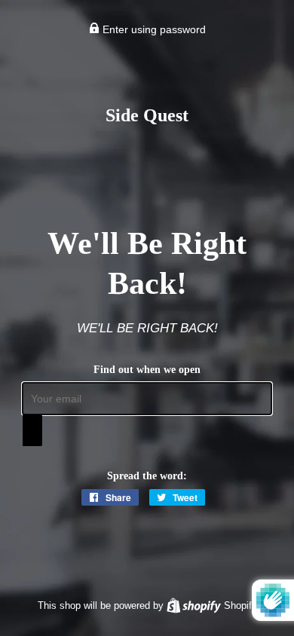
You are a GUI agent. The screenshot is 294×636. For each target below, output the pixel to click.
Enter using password (153, 29)
